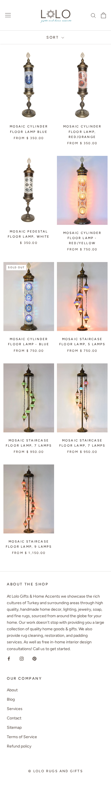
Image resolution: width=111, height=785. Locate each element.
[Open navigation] (8, 15)
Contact (14, 718)
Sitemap (14, 727)
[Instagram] (22, 658)
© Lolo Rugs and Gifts (55, 771)
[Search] (93, 15)
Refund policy (19, 746)
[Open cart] (103, 15)
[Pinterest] (34, 658)
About (12, 690)
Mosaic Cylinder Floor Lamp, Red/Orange (82, 132)
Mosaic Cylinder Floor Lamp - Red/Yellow (82, 238)
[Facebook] (9, 658)
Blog (11, 699)
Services (14, 708)
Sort (53, 37)
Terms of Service (22, 736)
